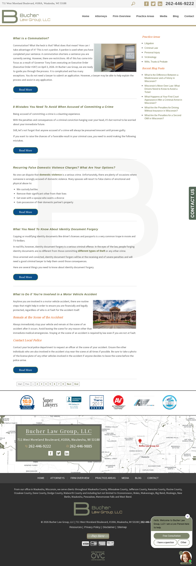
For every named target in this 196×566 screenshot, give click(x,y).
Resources (75, 527)
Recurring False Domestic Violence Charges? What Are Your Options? (64, 167)
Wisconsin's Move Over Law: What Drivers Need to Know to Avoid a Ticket (162, 89)
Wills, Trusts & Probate (156, 61)
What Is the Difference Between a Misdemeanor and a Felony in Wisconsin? (161, 78)
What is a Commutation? (31, 38)
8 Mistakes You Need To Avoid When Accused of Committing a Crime (63, 106)
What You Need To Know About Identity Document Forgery (55, 229)
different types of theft (91, 251)
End (76, 384)
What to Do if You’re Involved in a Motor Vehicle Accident (55, 294)
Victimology (150, 57)
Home (85, 16)
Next (69, 384)
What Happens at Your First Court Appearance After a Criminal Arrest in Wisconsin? (163, 99)
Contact (189, 16)
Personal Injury (152, 52)
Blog (176, 16)
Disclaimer (109, 527)
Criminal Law (151, 48)
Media (163, 16)
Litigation (149, 43)
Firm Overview (122, 16)
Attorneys (101, 16)
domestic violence (50, 174)
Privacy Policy (92, 527)
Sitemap (122, 527)
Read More (25, 89)
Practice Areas (145, 16)
